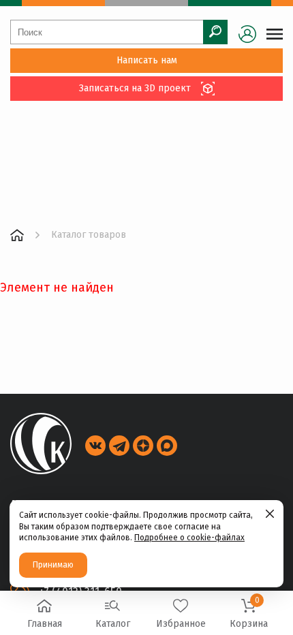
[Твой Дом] (17, 235)
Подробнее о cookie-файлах (189, 537)
